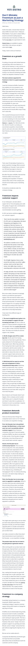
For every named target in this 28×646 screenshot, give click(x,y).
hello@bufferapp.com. (9, 239)
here (10, 47)
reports (10, 123)
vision (20, 213)
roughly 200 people (20, 326)
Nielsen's (4, 123)
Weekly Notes (6, 43)
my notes (8, 40)
